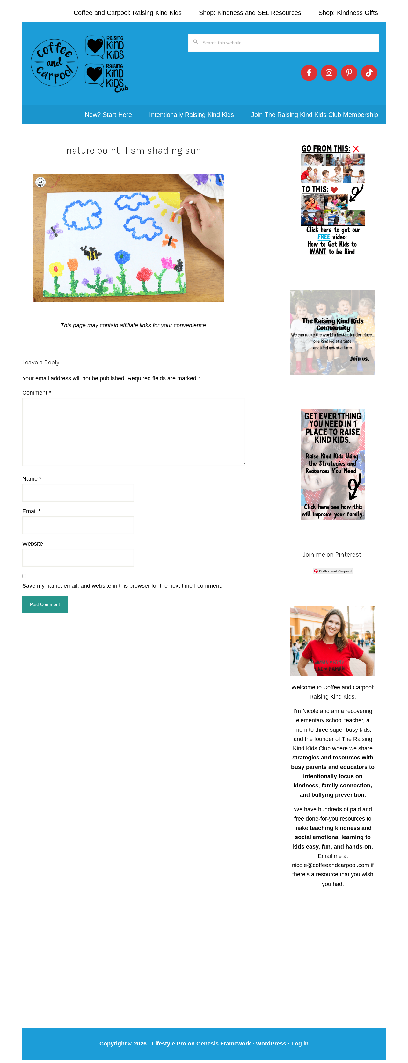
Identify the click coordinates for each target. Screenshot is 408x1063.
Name (31, 479)
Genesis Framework (223, 1043)
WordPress (271, 1043)
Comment (36, 393)
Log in (300, 1043)
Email (31, 511)
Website (32, 544)
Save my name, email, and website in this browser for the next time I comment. (122, 586)
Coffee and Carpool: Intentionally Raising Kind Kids (80, 64)
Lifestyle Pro (169, 1043)
